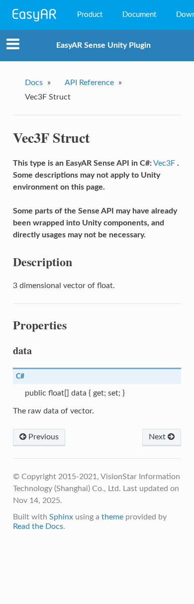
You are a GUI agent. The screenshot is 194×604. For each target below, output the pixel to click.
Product (89, 14)
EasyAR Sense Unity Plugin (103, 45)
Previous (42, 437)
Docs (34, 83)
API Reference (89, 83)
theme (112, 517)
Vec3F (164, 163)
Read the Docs (38, 526)
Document (139, 14)
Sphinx (61, 517)
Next (158, 437)
